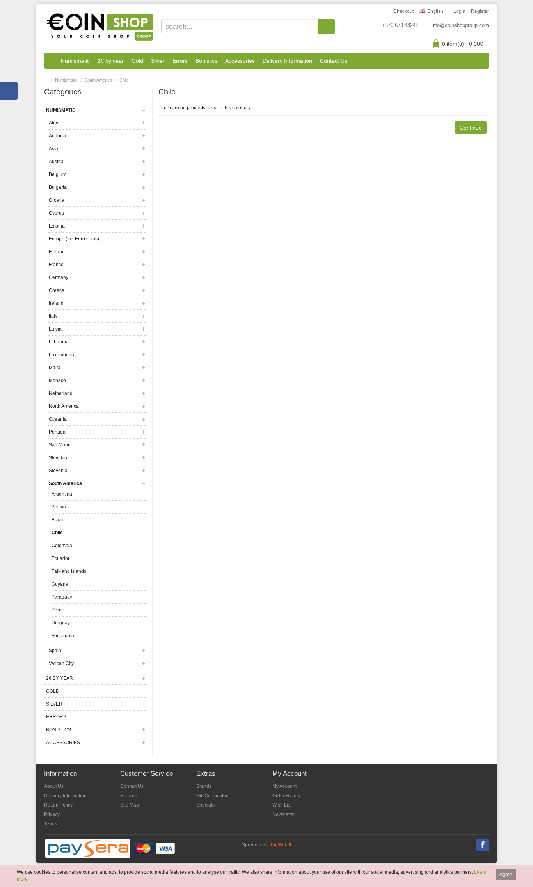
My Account (284, 786)
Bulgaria (58, 187)
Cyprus (56, 213)
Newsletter (283, 814)
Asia (53, 148)
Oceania (58, 419)
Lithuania (59, 342)
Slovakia (58, 457)
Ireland (56, 303)
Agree (505, 874)
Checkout (403, 11)
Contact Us (333, 61)
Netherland (61, 393)
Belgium (57, 174)
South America (98, 80)
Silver (158, 61)
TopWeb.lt (280, 845)
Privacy (52, 814)
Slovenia (58, 470)
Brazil (58, 520)
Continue (471, 127)
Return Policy (58, 805)
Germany (58, 277)
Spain (55, 650)
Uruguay (61, 623)
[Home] (50, 61)
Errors (180, 61)
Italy (53, 316)
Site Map (129, 805)
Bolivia (59, 507)
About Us (54, 786)
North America (64, 406)
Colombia (62, 545)
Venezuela (63, 635)
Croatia (56, 200)
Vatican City (61, 663)
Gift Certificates (212, 795)
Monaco (57, 380)
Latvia (55, 329)
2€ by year (111, 61)
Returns (128, 795)
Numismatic (75, 61)
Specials (205, 805)
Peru (57, 610)
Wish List (281, 805)
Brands (203, 786)
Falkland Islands (69, 571)
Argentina (62, 494)
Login (459, 11)
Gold (137, 61)
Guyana (60, 584)
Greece (56, 290)
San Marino (61, 445)
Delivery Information (287, 61)
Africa (55, 123)
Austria (56, 161)
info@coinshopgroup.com (460, 25)
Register (480, 11)
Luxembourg (62, 354)
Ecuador (60, 558)
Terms (50, 824)
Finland (57, 251)
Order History (286, 795)
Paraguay (62, 597)
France (56, 264)
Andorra (57, 136)
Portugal (58, 432)
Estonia (57, 226)
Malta (54, 367)
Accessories (240, 61)
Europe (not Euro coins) (74, 239)
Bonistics (206, 61)
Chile (124, 80)
